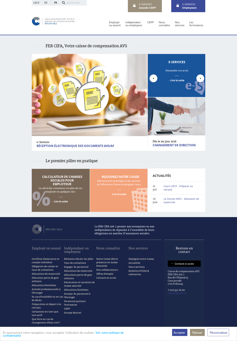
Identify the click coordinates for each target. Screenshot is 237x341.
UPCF (36, 3)
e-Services (176, 62)
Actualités (162, 176)
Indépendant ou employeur (76, 250)
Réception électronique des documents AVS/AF (75, 146)
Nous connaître (108, 248)
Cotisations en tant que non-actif (45, 313)
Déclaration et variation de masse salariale (79, 284)
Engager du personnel (76, 266)
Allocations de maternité (46, 273)
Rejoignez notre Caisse (120, 177)
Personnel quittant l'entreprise (75, 303)
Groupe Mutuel (72, 312)
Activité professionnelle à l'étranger (46, 291)
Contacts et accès (106, 277)
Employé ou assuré (46, 248)
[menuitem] (115, 24)
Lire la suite (177, 80)
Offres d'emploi (104, 273)
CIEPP (67, 308)
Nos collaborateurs (107, 269)
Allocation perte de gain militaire (45, 279)
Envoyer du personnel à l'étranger (77, 295)
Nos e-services (137, 266)
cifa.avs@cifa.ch (177, 293)
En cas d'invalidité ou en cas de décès (47, 298)
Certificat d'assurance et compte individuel (45, 260)
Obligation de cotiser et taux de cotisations (45, 268)
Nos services (138, 248)
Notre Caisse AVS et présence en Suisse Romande (107, 262)
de (45, 2)
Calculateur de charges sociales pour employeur (62, 180)
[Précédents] (153, 78)
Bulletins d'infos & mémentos (139, 272)
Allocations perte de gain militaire (78, 276)
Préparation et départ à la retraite (46, 306)
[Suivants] (200, 78)
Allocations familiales (44, 285)
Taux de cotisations (75, 262)
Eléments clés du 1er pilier (79, 258)
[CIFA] (53, 21)
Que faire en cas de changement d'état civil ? (46, 321)
